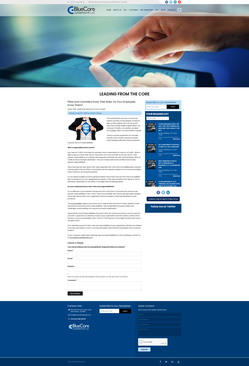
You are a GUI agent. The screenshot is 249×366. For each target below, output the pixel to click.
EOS (125, 10)
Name (71, 250)
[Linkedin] (175, 2)
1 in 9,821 (113, 130)
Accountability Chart (79, 203)
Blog (163, 10)
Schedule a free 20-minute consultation (163, 199)
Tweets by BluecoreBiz (163, 210)
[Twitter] (170, 2)
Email (70, 258)
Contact (172, 10)
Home (108, 10)
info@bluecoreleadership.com (81, 315)
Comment (72, 280)
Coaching (133, 10)
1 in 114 (138, 130)
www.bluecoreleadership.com (81, 238)
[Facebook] (166, 2)
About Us (117, 10)
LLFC (157, 10)
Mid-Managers (146, 10)
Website (71, 266)
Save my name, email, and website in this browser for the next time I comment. (98, 277)
